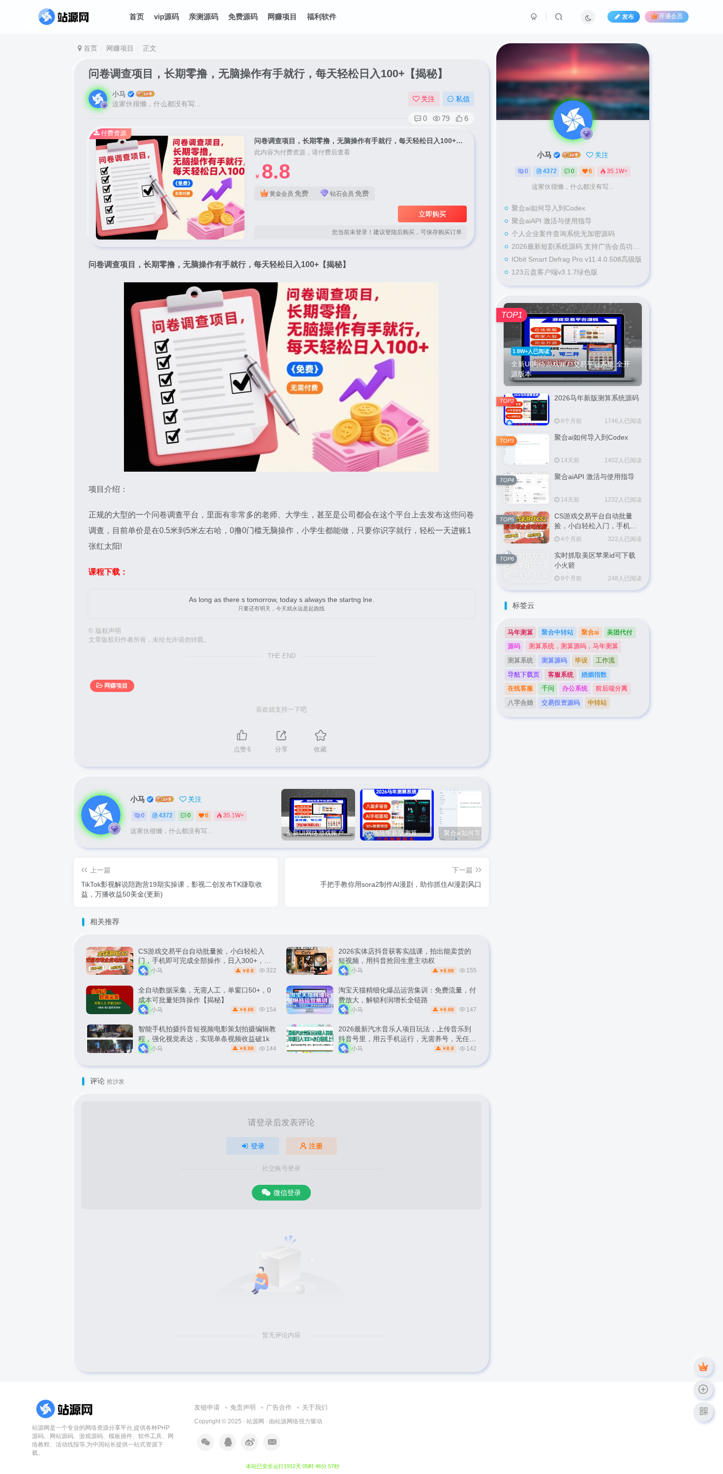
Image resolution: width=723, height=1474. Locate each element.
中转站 (597, 702)
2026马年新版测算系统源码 (596, 398)
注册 (316, 1146)
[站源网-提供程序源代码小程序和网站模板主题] (65, 1409)
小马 (119, 94)
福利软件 (321, 16)
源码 (514, 646)
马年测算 (520, 632)
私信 (463, 99)
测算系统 (520, 660)
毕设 (581, 660)
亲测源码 (203, 16)
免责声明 (243, 1407)
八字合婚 (520, 702)
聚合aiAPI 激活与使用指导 (552, 221)
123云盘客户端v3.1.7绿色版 (555, 272)
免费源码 (243, 16)
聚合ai (590, 632)
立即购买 (432, 214)
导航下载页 (524, 674)
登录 (258, 1146)
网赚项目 (282, 16)
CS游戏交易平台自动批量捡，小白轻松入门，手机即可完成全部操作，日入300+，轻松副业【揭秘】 (204, 960)
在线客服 (520, 688)
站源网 (255, 1421)
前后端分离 (612, 688)
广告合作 (279, 1407)
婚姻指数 (594, 674)
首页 (136, 16)
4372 (166, 815)
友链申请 (207, 1407)
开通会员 (671, 16)
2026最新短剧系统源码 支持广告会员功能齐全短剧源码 (578, 246)
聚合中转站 (557, 632)
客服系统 (560, 674)
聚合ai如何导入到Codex (548, 208)
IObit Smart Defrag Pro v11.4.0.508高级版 (577, 259)
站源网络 (287, 1421)
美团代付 (620, 632)
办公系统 (575, 688)
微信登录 (287, 1193)
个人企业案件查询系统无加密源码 (563, 234)
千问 (548, 688)
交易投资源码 (561, 702)
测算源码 (554, 660)
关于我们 (315, 1407)
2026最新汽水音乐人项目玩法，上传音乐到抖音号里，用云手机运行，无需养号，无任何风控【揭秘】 (407, 1038)
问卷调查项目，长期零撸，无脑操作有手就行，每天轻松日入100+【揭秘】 (268, 73)
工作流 (605, 660)
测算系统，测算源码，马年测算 (573, 646)
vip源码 (166, 16)
